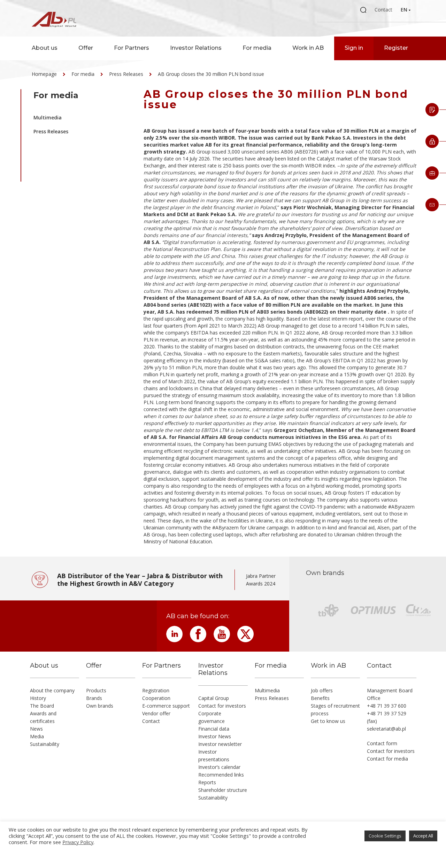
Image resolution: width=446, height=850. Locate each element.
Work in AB (308, 48)
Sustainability (44, 744)
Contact (383, 9)
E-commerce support (166, 705)
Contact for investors (222, 705)
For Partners (131, 48)
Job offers (322, 690)
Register (396, 48)
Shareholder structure (222, 790)
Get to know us (328, 721)
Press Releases (126, 74)
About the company (52, 690)
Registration (155, 690)
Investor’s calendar (219, 767)
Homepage (44, 74)
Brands (94, 698)
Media (37, 736)
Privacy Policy (77, 842)
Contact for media (387, 758)
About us (44, 48)
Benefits (320, 698)
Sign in (354, 48)
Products (96, 690)
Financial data (213, 728)
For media (257, 48)
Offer (85, 48)
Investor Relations (196, 48)
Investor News (214, 736)
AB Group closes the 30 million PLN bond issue (211, 74)
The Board (42, 705)
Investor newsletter (220, 744)
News (36, 728)
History (38, 698)
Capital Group (213, 698)
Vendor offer (156, 713)
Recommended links (221, 774)
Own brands (99, 705)
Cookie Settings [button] (385, 836)
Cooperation (156, 698)
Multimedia (47, 117)
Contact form (382, 743)
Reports (207, 782)
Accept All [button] (423, 836)
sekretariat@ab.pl (386, 728)
